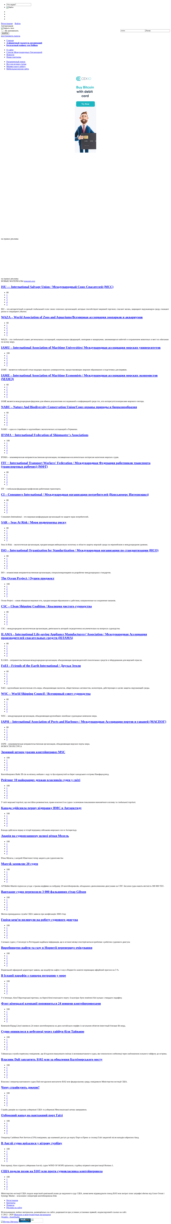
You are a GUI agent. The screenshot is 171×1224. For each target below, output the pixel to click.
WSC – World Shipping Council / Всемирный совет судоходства (46, 693)
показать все (29, 281)
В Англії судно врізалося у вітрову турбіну (31, 1143)
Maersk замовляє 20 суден (19, 863)
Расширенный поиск (15, 61)
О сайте (9, 50)
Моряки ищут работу (16, 66)
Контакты (10, 1203)
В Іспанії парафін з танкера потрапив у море (33, 975)
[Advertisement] (85, 197)
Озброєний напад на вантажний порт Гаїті (32, 1115)
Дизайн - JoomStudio (10, 1217)
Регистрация (7, 23)
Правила (10, 1205)
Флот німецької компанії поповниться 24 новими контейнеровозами (51, 1003)
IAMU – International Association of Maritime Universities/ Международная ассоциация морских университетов (81, 347)
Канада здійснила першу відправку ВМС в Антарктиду (41, 808)
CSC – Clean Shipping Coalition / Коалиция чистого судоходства (46, 606)
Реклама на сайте (14, 1207)
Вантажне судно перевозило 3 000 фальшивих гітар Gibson (43, 891)
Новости (10, 55)
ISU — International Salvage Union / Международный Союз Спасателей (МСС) (57, 287)
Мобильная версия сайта (17, 69)
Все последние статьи (16, 64)
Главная (10, 40)
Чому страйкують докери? (20, 1087)
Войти (18, 23)
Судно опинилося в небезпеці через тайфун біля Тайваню (42, 1031)
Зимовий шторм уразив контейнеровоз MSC (33, 752)
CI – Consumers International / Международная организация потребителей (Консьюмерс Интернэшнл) (75, 494)
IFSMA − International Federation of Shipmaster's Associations (44, 435)
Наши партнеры (13, 57)
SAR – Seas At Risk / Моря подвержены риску (33, 522)
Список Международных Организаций (24, 52)
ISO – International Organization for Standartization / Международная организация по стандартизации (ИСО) (79, 550)
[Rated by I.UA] (37, 1222)
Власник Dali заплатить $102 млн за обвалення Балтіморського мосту (51, 1059)
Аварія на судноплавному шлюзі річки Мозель (35, 836)
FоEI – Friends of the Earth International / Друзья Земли (41, 665)
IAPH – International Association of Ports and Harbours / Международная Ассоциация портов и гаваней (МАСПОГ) (83, 721)
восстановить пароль (10, 36)
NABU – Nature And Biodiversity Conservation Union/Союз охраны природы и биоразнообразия (69, 407)
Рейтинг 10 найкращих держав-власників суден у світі (40, 780)
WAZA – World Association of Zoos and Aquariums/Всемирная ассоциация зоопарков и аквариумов (72, 317)
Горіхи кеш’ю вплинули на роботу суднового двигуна (39, 919)
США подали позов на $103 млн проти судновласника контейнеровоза (52, 1171)
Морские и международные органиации (32, 1214)
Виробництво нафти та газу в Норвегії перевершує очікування (46, 947)
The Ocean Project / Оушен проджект (27, 578)
